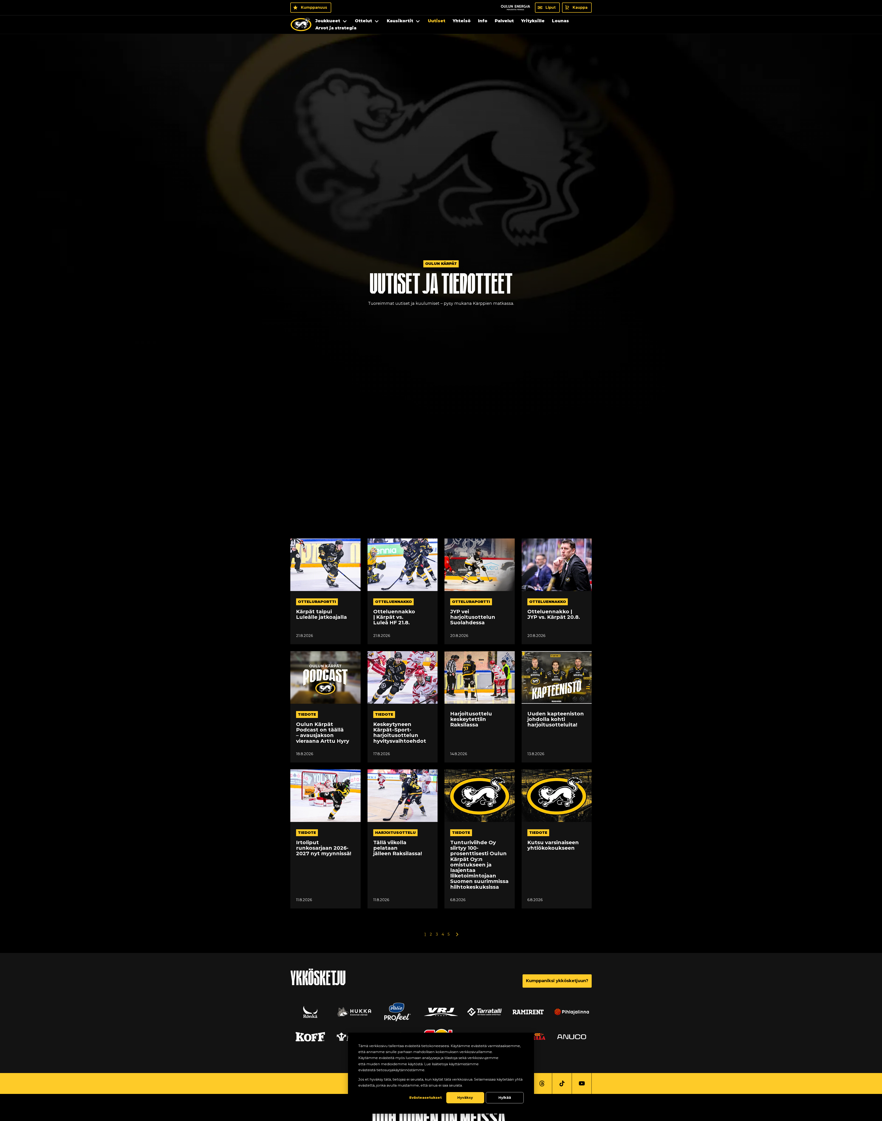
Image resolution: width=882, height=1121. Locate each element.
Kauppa (580, 7)
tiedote (307, 714)
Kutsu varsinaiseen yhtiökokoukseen (553, 845)
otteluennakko (393, 602)
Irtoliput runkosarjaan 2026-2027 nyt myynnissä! (323, 848)
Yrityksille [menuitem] (533, 20)
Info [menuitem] (482, 20)
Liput (551, 7)
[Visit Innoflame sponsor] (484, 1012)
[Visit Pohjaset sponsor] (310, 1037)
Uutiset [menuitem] (436, 20)
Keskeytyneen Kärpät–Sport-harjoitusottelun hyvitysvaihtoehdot (399, 733)
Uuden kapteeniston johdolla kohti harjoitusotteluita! (555, 719)
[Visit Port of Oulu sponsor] (310, 1012)
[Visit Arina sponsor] (354, 1012)
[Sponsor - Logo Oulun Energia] (515, 7)
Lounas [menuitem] (560, 20)
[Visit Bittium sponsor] (397, 1012)
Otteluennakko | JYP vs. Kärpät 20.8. (553, 614)
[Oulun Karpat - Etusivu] (301, 24)
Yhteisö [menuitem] (462, 20)
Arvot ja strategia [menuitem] (335, 28)
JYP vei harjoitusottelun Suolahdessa (472, 617)
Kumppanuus (314, 7)
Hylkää (504, 1097)
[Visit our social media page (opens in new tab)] (542, 1083)
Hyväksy (465, 1097)
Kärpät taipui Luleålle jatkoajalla (321, 614)
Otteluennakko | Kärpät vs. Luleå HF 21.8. (394, 617)
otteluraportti (317, 602)
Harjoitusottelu (395, 832)
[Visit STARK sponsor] (571, 1012)
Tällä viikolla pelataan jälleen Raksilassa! (397, 848)
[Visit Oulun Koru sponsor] (528, 1012)
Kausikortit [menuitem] (400, 20)
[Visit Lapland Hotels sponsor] (441, 1012)
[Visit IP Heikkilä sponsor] (571, 1037)
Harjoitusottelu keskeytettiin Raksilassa (471, 719)
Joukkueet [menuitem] (327, 20)
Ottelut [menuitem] (363, 20)
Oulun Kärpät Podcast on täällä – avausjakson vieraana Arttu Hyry (322, 733)
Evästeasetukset (425, 1097)
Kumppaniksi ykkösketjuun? (557, 980)
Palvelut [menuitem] (504, 20)
